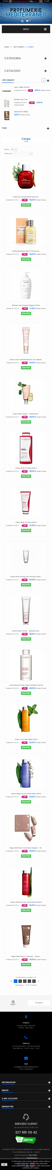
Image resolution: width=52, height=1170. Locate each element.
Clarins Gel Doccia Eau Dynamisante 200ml (26, 902)
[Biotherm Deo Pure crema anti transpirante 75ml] (34, 103)
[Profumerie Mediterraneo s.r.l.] (26, 12)
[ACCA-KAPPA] (18, 1003)
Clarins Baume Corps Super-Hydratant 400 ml (26, 685)
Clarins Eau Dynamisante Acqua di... (26, 197)
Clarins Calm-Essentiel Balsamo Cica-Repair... (26, 360)
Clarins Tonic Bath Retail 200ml (26, 739)
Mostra (6, 149)
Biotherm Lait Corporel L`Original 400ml (26, 305)
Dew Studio (33, 1155)
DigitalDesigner (32, 1158)
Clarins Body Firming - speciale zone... (26, 631)
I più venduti (8, 80)
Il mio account (10, 1098)
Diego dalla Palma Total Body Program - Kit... (26, 848)
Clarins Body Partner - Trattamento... (26, 414)
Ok (4, 1164)
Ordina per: (8, 153)
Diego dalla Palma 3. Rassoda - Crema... (26, 956)
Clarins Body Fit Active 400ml (26, 468)
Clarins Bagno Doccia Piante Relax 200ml (26, 794)
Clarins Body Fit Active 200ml (26, 522)
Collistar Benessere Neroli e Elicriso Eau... (26, 251)
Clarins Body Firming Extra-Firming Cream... (26, 577)
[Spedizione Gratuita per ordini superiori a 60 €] (26, 1)
